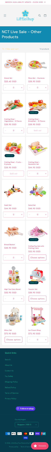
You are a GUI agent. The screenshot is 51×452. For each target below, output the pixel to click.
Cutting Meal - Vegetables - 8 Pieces (13, 120)
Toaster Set (32, 289)
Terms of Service (11, 393)
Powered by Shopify (28, 443)
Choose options (37, 257)
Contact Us (9, 370)
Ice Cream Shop (34, 330)
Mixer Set (8, 330)
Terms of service (26, 447)
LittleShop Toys (16, 443)
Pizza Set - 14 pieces (36, 78)
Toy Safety (9, 376)
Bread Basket (9, 245)
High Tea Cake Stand (12, 289)
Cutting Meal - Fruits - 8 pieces (13, 163)
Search (8, 359)
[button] (5, 15)
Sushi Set (8, 205)
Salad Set (32, 205)
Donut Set (8, 78)
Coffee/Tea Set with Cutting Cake (36, 247)
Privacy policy (13, 447)
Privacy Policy (10, 398)
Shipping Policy (11, 382)
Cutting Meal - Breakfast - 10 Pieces (36, 120)
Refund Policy (10, 387)
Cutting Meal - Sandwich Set (34, 163)
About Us (8, 365)
